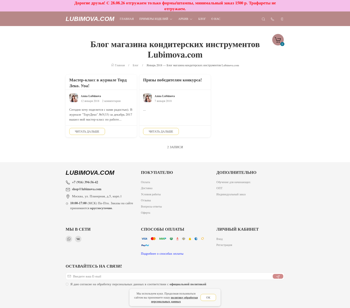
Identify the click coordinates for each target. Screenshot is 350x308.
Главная (127, 19)
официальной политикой (188, 284)
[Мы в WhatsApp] (69, 239)
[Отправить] (278, 276)
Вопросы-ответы (151, 206)
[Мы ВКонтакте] (78, 239)
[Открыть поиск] (263, 19)
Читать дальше (87, 131)
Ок (208, 297)
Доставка (146, 188)
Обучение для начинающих (233, 182)
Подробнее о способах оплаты (162, 253)
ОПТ (219, 188)
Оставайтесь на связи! (94, 266)
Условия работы (151, 194)
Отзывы (146, 200)
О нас (215, 19)
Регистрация (224, 245)
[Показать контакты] (272, 19)
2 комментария (111, 101)
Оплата (145, 182)
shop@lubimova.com (86, 189)
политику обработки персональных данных (174, 299)
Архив (183, 19)
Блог (202, 19)
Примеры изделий (153, 19)
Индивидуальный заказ (231, 194)
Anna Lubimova (91, 96)
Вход (219, 239)
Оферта (145, 212)
